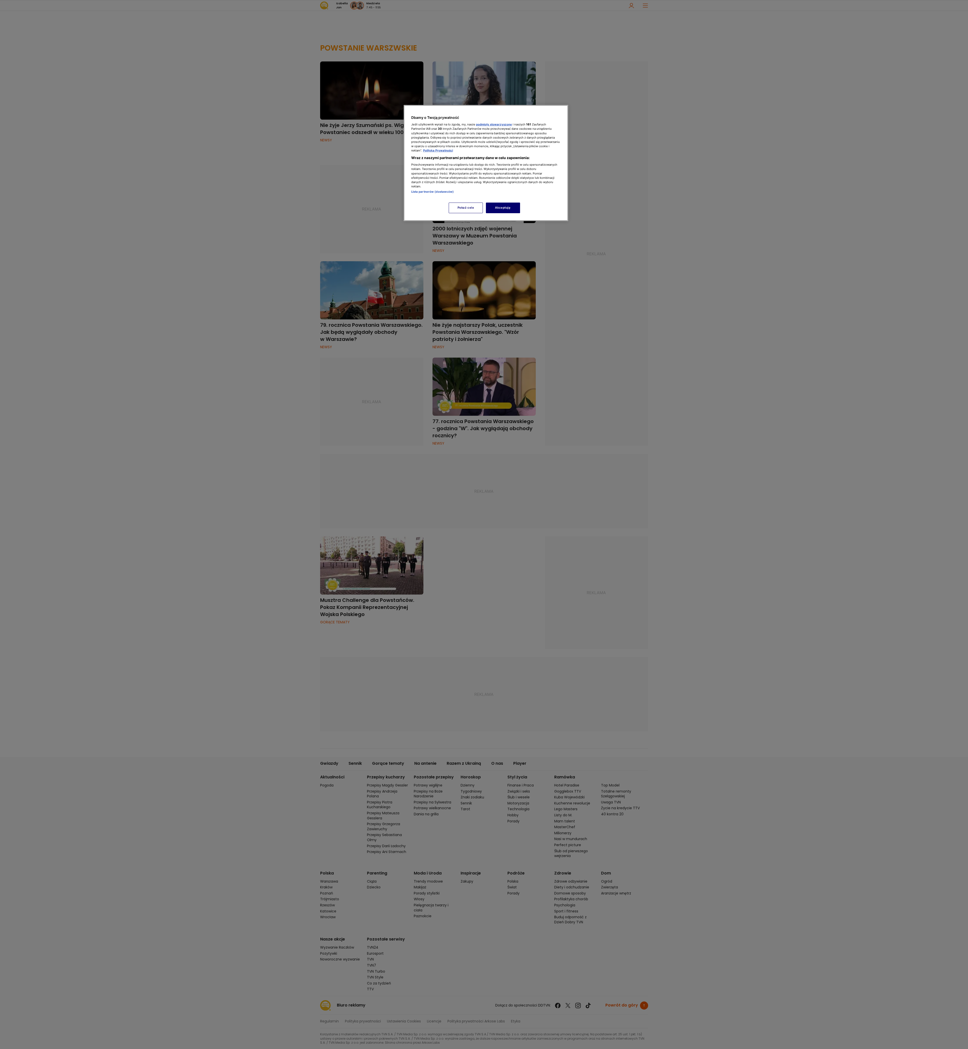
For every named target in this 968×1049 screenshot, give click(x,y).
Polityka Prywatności (438, 150)
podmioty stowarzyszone (494, 124)
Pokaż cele (466, 207)
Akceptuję (502, 207)
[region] (486, 163)
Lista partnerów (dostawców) (432, 191)
